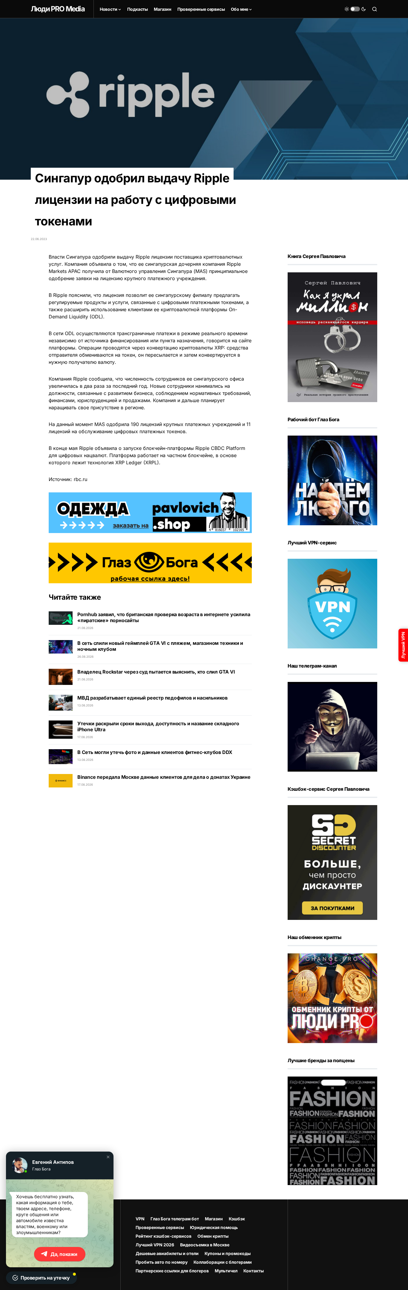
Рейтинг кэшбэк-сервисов (163, 1236)
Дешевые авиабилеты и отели (167, 1253)
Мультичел (226, 1270)
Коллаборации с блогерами (223, 1262)
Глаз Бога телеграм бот (175, 1218)
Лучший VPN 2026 (155, 1244)
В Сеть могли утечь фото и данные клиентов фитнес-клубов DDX (154, 752)
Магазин (214, 1218)
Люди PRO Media (58, 8)
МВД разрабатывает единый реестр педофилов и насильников (152, 698)
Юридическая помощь (214, 1227)
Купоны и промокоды (228, 1253)
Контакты (253, 1270)
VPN (140, 1218)
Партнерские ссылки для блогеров (172, 1270)
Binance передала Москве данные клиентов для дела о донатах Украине (164, 777)
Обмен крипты (212, 1236)
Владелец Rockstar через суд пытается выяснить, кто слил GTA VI (156, 672)
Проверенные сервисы (160, 1227)
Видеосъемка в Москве (204, 1244)
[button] (355, 9)
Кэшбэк (237, 1218)
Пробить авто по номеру (162, 1262)
